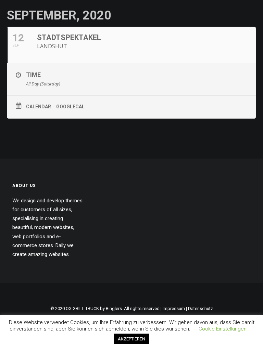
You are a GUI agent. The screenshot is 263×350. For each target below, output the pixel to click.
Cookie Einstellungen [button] (223, 329)
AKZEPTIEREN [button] (131, 338)
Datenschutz (200, 308)
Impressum (174, 308)
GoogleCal (70, 106)
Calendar (38, 106)
